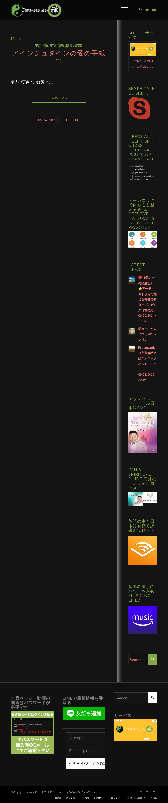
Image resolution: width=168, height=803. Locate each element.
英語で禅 (41, 46)
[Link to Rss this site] (140, 10)
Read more (58, 97)
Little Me (72, 120)
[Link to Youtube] (153, 10)
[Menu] (122, 10)
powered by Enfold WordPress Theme (76, 792)
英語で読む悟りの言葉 (66, 46)
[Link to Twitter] (147, 10)
